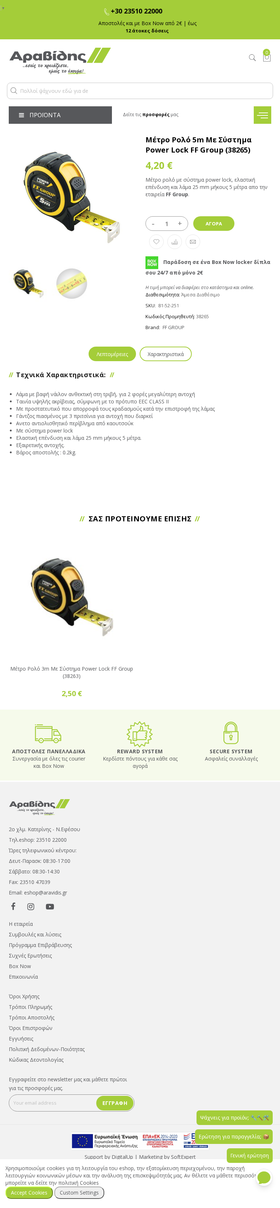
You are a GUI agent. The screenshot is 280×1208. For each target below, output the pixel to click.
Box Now (20, 966)
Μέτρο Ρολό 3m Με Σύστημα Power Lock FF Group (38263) (71, 672)
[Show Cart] (266, 57)
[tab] (112, 354)
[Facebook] (13, 906)
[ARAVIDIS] (40, 806)
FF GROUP (173, 327)
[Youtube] (50, 906)
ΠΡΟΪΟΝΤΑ (45, 115)
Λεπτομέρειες (112, 354)
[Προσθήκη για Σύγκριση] (174, 241)
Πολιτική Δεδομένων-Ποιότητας (47, 1049)
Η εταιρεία (21, 923)
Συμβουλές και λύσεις (35, 934)
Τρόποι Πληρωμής (30, 1006)
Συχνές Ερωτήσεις (30, 955)
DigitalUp (122, 1156)
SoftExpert (183, 1156)
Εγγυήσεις (21, 1038)
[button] (14, 90)
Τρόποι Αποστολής (31, 1017)
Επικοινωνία (23, 976)
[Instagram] (30, 906)
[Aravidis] (106, 61)
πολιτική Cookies (78, 1182)
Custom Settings (79, 1192)
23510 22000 (51, 839)
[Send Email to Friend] (193, 241)
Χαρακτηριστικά (166, 354)
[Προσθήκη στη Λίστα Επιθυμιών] (156, 241)
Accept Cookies (29, 1192)
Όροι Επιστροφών (30, 1028)
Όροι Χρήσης (24, 996)
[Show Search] (252, 58)
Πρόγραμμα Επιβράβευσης (40, 944)
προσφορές (156, 114)
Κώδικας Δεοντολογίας (36, 1059)
